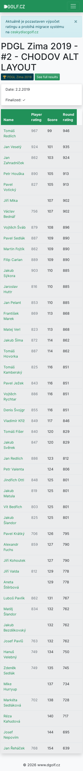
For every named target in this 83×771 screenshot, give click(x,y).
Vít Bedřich (13, 507)
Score (52, 119)
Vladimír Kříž (14, 421)
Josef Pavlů (13, 641)
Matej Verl (12, 329)
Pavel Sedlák (14, 238)
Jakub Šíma (13, 340)
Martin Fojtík (14, 249)
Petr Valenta (14, 469)
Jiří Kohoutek (14, 560)
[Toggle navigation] (73, 6)
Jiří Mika (11, 200)
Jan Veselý (12, 147)
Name (9, 119)
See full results (47, 77)
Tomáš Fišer (14, 431)
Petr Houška (14, 173)
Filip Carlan (13, 259)
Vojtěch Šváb (15, 227)
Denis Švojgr (14, 410)
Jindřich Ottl (14, 480)
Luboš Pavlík (14, 598)
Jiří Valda (11, 571)
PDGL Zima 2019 (19, 77)
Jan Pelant (12, 302)
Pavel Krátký (14, 533)
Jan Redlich (13, 458)
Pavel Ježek (14, 383)
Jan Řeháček (14, 748)
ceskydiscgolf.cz (25, 32)
